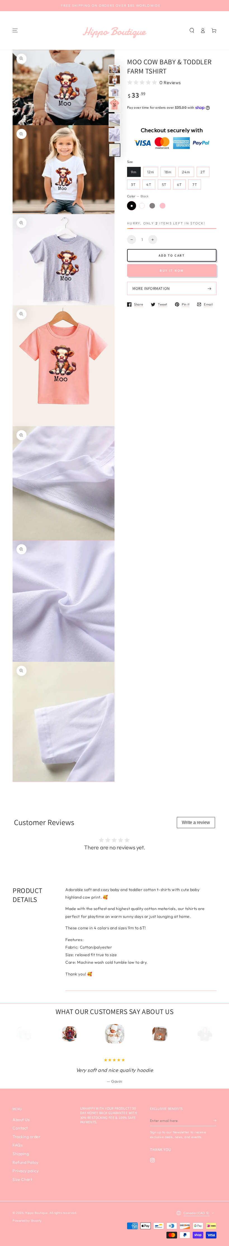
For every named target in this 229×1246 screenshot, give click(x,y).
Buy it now (172, 270)
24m (186, 172)
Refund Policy (26, 1162)
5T (164, 184)
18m (167, 172)
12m (150, 172)
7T (194, 184)
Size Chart (22, 1179)
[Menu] (15, 30)
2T (203, 172)
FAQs (18, 1145)
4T (148, 184)
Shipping (21, 1153)
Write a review (196, 822)
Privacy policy (26, 1170)
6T (179, 184)
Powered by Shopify (27, 1221)
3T (133, 184)
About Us (21, 1119)
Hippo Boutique (36, 1213)
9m (134, 172)
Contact (20, 1128)
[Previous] (26, 1034)
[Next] (203, 1034)
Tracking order (27, 1136)
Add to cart (172, 255)
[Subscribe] (214, 1120)
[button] (191, 30)
